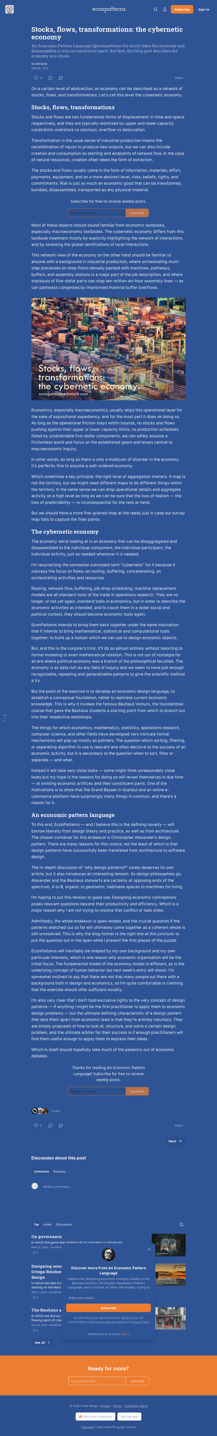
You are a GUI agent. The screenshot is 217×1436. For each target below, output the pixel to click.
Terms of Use (129, 1318)
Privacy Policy (140, 1322)
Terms (117, 1406)
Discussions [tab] (64, 1224)
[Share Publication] (165, 9)
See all (40, 1342)
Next (172, 1141)
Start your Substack (97, 1416)
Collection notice (136, 1406)
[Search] (155, 9)
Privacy (105, 1406)
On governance (46, 1236)
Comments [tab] (41, 1171)
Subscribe (182, 9)
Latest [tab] (47, 1224)
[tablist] (49, 1171)
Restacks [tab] (59, 1171)
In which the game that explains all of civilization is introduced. (77, 1242)
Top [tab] (36, 1224)
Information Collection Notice (107, 1322)
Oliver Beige (39, 63)
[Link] (25, 107)
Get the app (129, 1416)
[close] (149, 1249)
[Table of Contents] (5, 718)
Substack (87, 1427)
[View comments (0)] (50, 78)
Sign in (203, 9)
